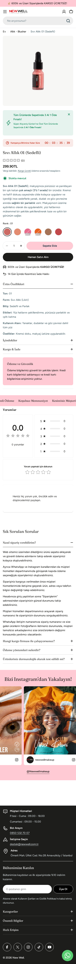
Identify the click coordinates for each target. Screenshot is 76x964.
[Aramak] (68, 21)
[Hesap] (64, 12)
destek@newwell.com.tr (24, 844)
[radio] (7, 231)
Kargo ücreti (24, 170)
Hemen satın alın (38, 257)
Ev (4, 31)
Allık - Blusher (18, 31)
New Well (18, 957)
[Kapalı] (69, 114)
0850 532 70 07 (20, 832)
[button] (53, 421)
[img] (11, 161)
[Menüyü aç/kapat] (5, 12)
